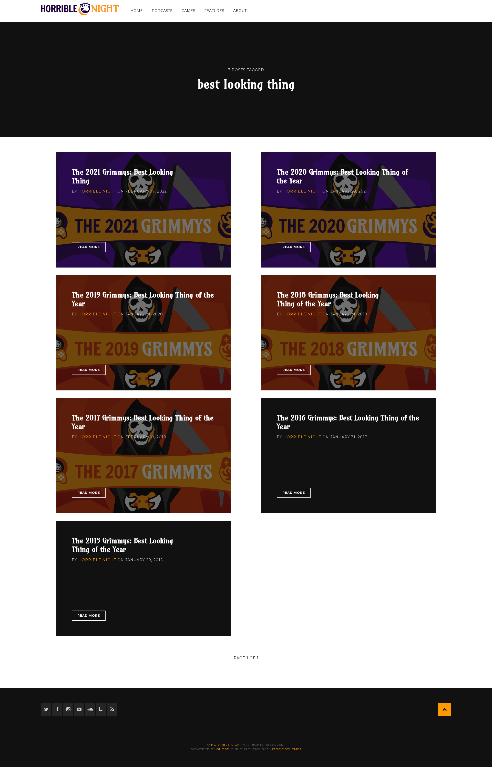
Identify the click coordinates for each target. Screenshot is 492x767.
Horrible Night (97, 191)
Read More (88, 247)
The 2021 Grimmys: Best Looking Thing (122, 176)
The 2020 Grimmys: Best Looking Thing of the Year (342, 176)
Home (136, 10)
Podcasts (162, 10)
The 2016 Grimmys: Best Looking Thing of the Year (348, 422)
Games (188, 10)
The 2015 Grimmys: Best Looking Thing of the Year (122, 545)
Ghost (222, 749)
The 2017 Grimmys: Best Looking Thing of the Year (143, 422)
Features (214, 10)
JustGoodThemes (284, 749)
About (240, 10)
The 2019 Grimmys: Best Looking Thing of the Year (143, 299)
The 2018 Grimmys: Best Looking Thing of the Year (328, 299)
